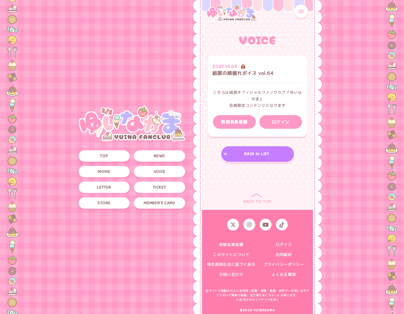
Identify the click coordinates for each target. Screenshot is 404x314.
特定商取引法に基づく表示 (231, 264)
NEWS (159, 156)
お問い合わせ (231, 274)
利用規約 (284, 254)
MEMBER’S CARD (159, 203)
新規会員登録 (231, 244)
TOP (104, 156)
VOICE (160, 171)
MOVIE (104, 171)
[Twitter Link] (233, 225)
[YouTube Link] (266, 225)
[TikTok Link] (282, 225)
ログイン (284, 244)
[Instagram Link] (249, 225)
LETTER (104, 187)
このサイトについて (231, 254)
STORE (104, 203)
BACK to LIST (256, 154)
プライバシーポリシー (284, 264)
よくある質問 (284, 274)
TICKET (159, 187)
